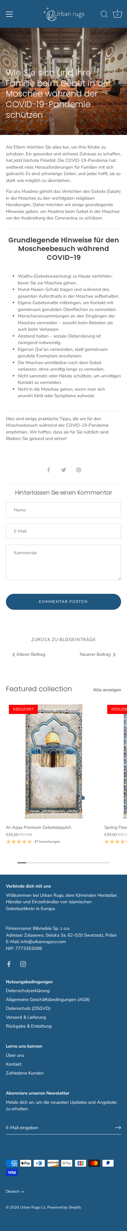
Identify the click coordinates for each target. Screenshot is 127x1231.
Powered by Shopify (64, 1207)
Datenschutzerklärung (28, 991)
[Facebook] (9, 964)
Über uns (15, 1055)
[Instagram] (23, 964)
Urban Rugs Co (32, 1207)
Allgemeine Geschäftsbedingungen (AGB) (48, 999)
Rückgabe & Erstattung (29, 1026)
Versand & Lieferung (26, 1017)
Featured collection (39, 689)
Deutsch (12, 1191)
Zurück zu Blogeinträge (63, 640)
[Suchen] (104, 15)
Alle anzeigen (107, 690)
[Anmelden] (118, 1128)
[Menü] (9, 14)
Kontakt (13, 1064)
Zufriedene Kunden (25, 1073)
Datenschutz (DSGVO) (28, 1008)
